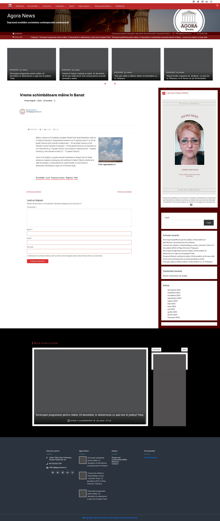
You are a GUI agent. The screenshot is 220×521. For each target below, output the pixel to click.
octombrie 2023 (174, 295)
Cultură (46, 6)
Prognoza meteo (58, 178)
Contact (115, 464)
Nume (29, 229)
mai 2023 (171, 309)
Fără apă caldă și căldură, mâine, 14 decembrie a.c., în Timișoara (187, 262)
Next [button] (184, 349)
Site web (30, 247)
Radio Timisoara (150, 457)
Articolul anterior (34, 192)
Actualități (32, 6)
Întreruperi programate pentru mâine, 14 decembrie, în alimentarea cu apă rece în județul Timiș (54, 37)
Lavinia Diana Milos (119, 460)
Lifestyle (60, 6)
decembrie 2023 (174, 290)
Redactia (115, 462)
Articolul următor (124, 192)
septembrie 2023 (174, 298)
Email (29, 238)
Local (48, 178)
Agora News (21, 16)
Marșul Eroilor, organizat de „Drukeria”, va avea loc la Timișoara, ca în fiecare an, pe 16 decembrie (188, 77)
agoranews (32, 110)
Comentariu (32, 207)
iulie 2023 (171, 304)
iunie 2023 (172, 306)
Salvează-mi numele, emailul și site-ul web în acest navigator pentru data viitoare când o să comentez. (66, 256)
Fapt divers (83, 6)
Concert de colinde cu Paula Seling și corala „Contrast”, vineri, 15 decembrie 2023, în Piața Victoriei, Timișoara (96, 478)
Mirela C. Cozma (78, 421)
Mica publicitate (102, 6)
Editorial (20, 6)
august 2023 (173, 301)
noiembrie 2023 (174, 293)
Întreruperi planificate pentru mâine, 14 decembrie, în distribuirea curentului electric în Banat (125, 37)
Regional (69, 178)
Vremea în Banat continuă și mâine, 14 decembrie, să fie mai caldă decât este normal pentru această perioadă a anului (83, 76)
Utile (76, 178)
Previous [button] (156, 349)
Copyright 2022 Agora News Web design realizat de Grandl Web (110, 518)
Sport (72, 6)
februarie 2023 (174, 317)
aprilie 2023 (172, 312)
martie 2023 (172, 315)
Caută (167, 217)
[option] (54, 37)
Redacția (120, 6)
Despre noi (116, 457)
